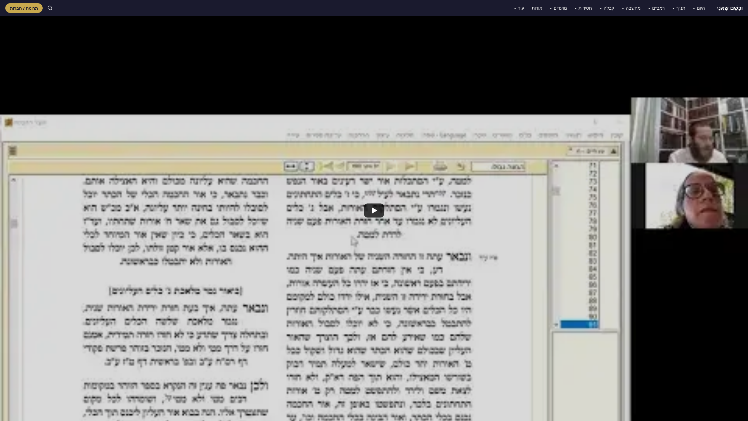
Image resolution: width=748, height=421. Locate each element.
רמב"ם (658, 8)
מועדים (560, 8)
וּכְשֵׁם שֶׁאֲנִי (730, 7)
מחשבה (633, 8)
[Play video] (374, 210)
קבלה (609, 8)
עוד (521, 8)
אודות (537, 8)
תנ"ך (680, 8)
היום (701, 8)
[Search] (50, 8)
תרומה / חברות (24, 8)
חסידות (585, 8)
